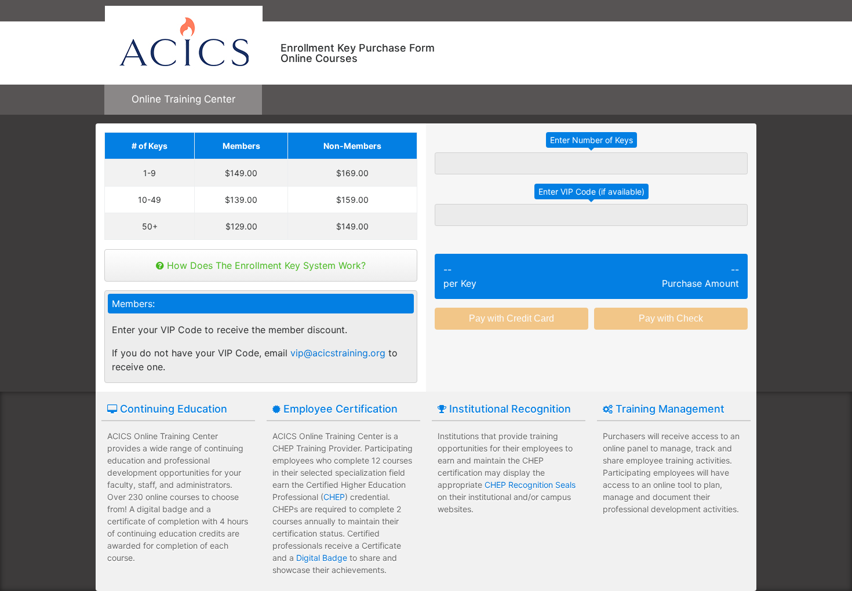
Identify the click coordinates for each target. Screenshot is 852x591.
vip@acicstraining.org (337, 353)
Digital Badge (321, 558)
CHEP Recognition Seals (530, 485)
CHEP (334, 497)
